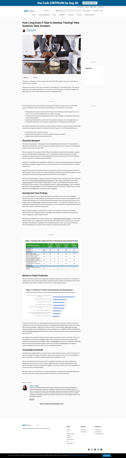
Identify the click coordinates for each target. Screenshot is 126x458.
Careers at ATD (84, 429)
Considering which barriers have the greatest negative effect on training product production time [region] (51, 122)
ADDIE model (36, 202)
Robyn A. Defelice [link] (32, 30)
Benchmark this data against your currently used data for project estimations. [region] (46, 134)
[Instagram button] (98, 449)
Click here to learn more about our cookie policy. (79, 455)
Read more (32, 399)
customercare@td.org (98, 433)
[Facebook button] (88, 449)
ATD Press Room (70, 439)
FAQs (68, 431)
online (50, 212)
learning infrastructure (34, 331)
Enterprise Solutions (71, 433)
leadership (64, 343)
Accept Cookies (107, 455)
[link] (80, 7)
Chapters (68, 435)
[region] (51, 82)
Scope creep (67, 327)
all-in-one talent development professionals (41, 180)
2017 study (25, 91)
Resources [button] (79, 14)
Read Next (89, 68)
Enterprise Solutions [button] (89, 14)
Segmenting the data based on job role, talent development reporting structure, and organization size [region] (52, 120)
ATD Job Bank (83, 431)
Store (68, 441)
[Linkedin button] (95, 449)
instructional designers (63, 184)
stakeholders (55, 341)
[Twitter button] (92, 449)
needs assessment (27, 182)
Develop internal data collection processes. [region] (37, 132)
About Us (68, 429)
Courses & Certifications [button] (44, 14)
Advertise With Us (70, 443)
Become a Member (86, 10)
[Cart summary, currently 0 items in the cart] (102, 10)
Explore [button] (33, 14)
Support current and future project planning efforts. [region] (39, 136)
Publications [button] (71, 14)
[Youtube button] (101, 449)
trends (49, 365)
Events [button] (54, 14)
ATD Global (69, 437)
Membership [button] (62, 14)
